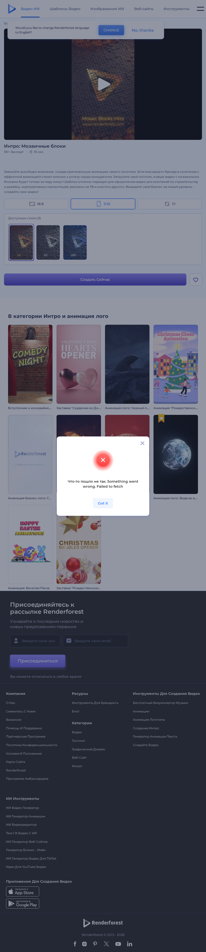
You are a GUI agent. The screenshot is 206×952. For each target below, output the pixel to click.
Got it (103, 503)
